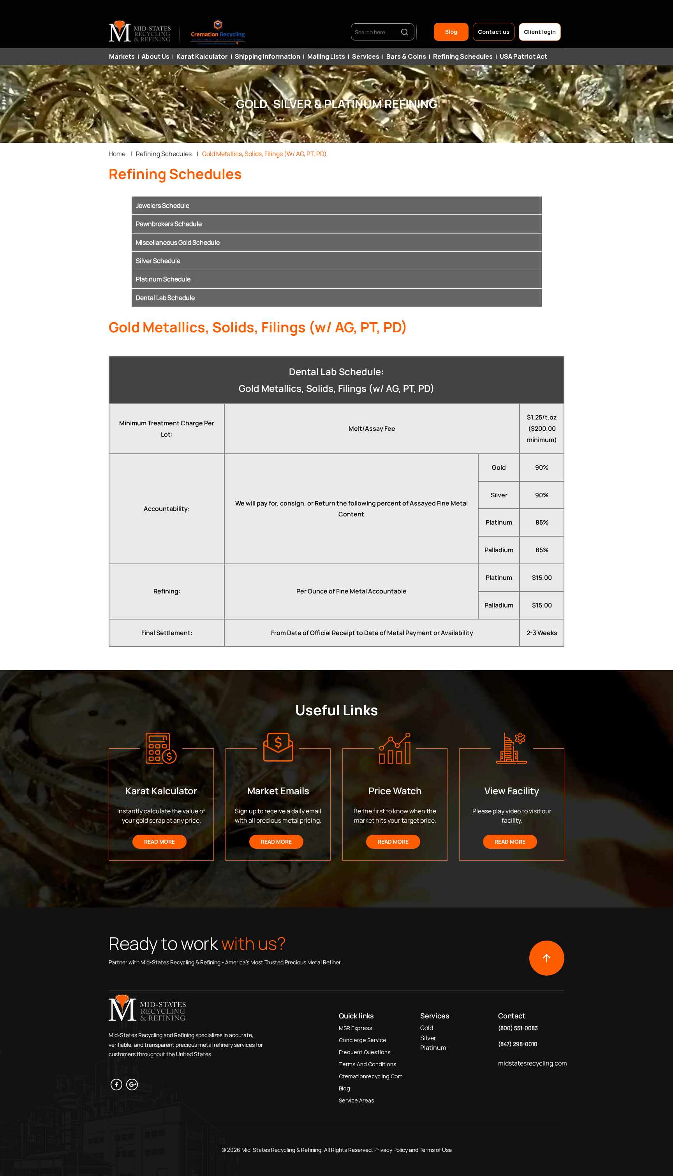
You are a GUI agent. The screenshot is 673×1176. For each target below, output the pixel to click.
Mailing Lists (326, 56)
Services (365, 56)
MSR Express (355, 1028)
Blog (451, 31)
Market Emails (278, 790)
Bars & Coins (406, 56)
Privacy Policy (390, 1149)
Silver (428, 1038)
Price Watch (395, 790)
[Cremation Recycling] (218, 32)
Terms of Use (435, 1149)
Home (117, 153)
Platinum (433, 1047)
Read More (159, 841)
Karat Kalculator (202, 56)
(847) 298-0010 (517, 1044)
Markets (122, 56)
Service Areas (356, 1100)
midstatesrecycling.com (532, 1063)
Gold (426, 1027)
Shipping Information (267, 56)
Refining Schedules (463, 56)
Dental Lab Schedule (165, 297)
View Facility (511, 790)
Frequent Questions (365, 1052)
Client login (540, 31)
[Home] (140, 32)
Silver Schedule (158, 260)
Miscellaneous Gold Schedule (178, 242)
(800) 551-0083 (518, 1028)
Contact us (493, 31)
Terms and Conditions (367, 1064)
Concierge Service (362, 1040)
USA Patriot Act (523, 56)
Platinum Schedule (163, 279)
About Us (155, 56)
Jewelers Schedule (162, 205)
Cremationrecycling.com (371, 1076)
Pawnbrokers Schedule (169, 223)
